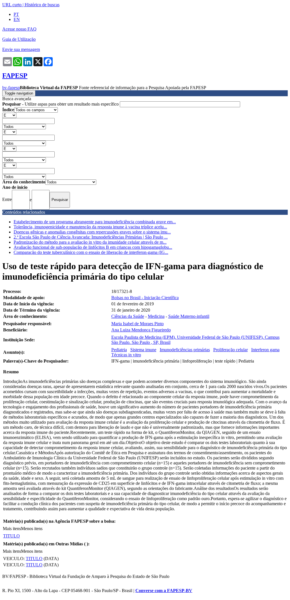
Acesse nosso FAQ (19, 29)
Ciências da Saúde (127, 316)
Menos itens (31, 528)
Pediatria (119, 349)
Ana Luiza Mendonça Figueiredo (141, 329)
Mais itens (12, 528)
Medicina (156, 316)
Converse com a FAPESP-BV (163, 590)
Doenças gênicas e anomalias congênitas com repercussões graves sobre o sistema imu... (92, 232)
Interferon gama (265, 349)
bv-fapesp (11, 87)
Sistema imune (143, 349)
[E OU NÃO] (9, 115)
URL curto (12, 4)
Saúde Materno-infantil (188, 316)
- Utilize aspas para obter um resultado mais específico (61, 104)
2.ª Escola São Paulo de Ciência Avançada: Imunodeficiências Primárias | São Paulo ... (91, 237)
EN (17, 19)
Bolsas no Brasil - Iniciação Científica (145, 297)
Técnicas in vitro (126, 354)
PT (16, 14)
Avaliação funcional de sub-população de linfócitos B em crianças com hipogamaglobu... (93, 247)
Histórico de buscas (42, 4)
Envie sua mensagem (21, 49)
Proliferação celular (230, 349)
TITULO (11, 535)
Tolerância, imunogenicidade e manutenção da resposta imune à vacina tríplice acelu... (90, 226)
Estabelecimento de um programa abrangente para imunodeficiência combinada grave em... (95, 221)
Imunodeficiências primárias (185, 349)
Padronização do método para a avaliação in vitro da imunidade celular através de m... (90, 242)
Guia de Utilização (19, 39)
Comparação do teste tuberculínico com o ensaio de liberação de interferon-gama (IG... (91, 252)
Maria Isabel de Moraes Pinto (137, 323)
